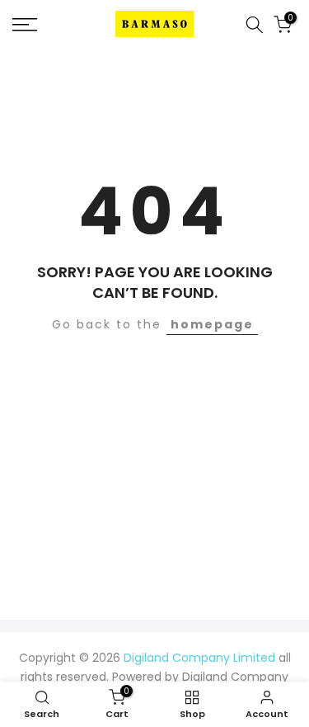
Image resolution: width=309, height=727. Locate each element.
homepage (212, 324)
